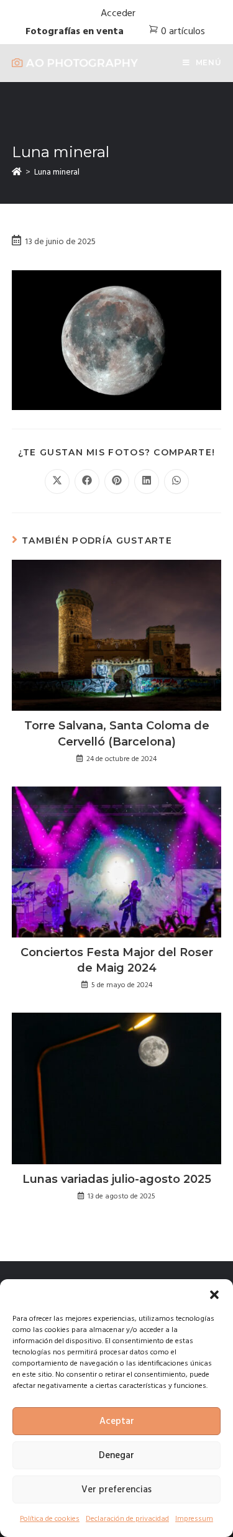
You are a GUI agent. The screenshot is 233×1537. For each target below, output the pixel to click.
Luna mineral (57, 172)
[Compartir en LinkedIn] (146, 481)
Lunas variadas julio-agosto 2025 (116, 1179)
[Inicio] (17, 172)
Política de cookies (50, 1519)
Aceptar (116, 1421)
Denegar (116, 1455)
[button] (214, 1294)
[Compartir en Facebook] (87, 481)
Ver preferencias (116, 1489)
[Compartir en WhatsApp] (176, 481)
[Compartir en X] (57, 481)
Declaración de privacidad (127, 1519)
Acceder (118, 14)
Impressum (194, 1519)
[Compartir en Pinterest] (116, 481)
